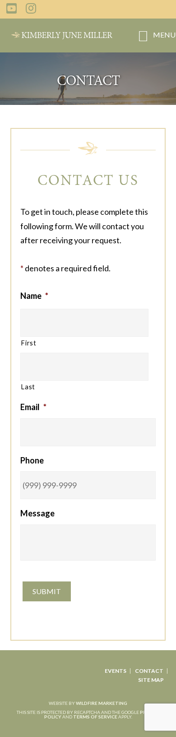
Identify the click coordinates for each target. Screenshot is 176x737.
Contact (149, 670)
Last (28, 387)
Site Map (151, 679)
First (28, 343)
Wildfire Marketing (101, 703)
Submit (46, 591)
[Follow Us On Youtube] (11, 8)
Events (115, 670)
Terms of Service (95, 716)
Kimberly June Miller (61, 36)
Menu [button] (164, 34)
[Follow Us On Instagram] (31, 8)
